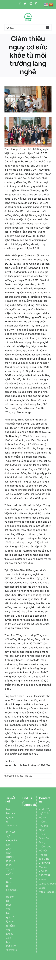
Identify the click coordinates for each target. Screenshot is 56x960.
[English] (46, 4)
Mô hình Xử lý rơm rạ (10, 815)
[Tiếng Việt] (51, 4)
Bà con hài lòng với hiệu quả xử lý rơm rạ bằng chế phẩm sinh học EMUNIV (10, 921)
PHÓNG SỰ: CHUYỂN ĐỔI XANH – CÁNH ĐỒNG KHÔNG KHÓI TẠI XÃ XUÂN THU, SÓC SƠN (10, 859)
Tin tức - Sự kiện (25, 776)
